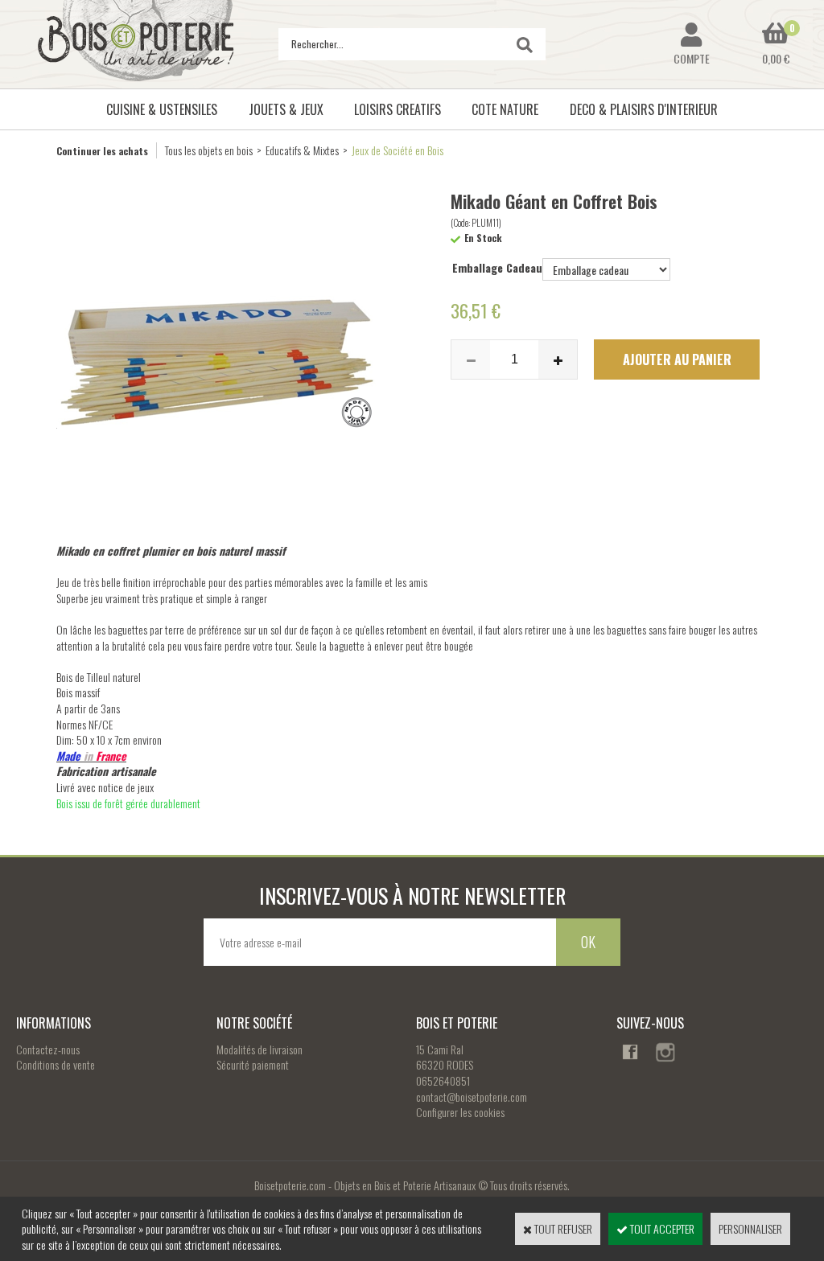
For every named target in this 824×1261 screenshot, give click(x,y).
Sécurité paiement (252, 1064)
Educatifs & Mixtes (302, 150)
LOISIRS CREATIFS (397, 109)
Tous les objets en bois (209, 150)
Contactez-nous (48, 1049)
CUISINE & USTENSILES (161, 109)
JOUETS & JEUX (286, 109)
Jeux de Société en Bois (397, 150)
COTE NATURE (505, 109)
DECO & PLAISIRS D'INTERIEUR (644, 109)
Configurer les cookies (460, 1111)
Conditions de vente (55, 1064)
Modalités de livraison (259, 1049)
